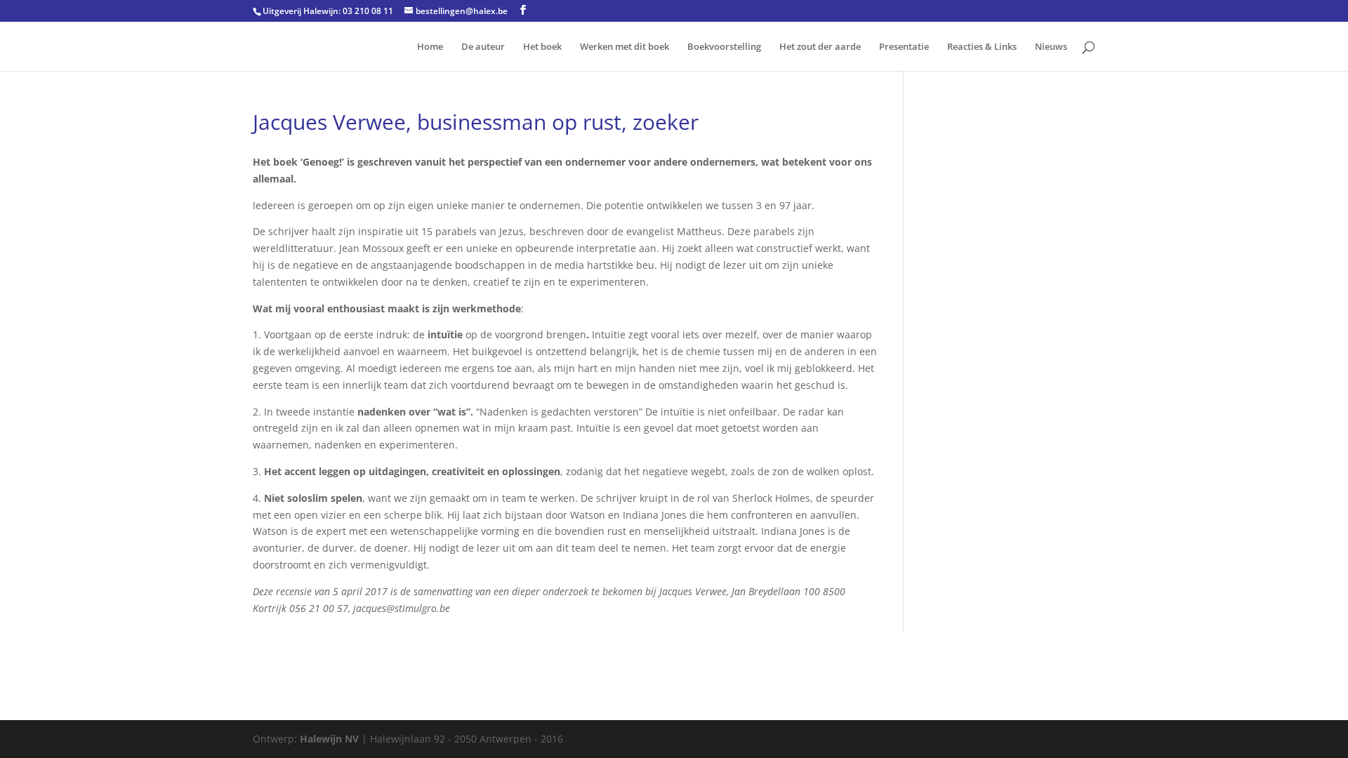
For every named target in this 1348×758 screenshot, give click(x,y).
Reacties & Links (982, 47)
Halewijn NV (329, 738)
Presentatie (904, 47)
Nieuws (1051, 47)
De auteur (483, 47)
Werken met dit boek (624, 47)
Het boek (542, 47)
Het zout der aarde (820, 47)
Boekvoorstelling (724, 47)
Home (430, 47)
